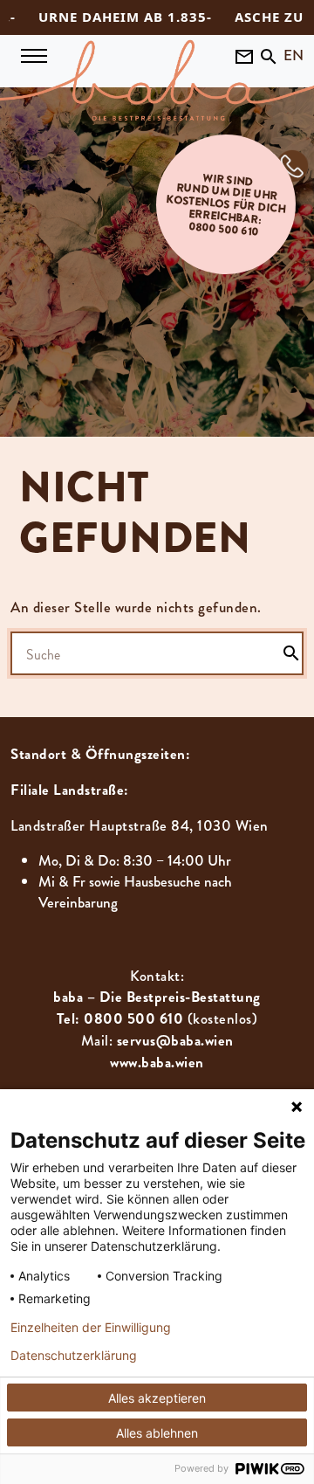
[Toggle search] (268, 55)
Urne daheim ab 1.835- (107, 16)
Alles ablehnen (157, 1432)
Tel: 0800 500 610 (120, 1019)
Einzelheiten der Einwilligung (90, 1328)
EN (293, 55)
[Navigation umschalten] (34, 55)
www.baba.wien (157, 1062)
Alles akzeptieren (157, 1398)
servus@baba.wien (175, 1041)
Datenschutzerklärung (73, 1356)
